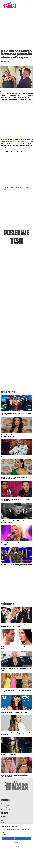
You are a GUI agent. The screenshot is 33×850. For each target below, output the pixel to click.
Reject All (16, 846)
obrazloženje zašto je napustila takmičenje (16, 141)
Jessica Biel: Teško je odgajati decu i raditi (14, 712)
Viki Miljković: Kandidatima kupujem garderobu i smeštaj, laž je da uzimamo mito (16, 565)
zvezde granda (20, 227)
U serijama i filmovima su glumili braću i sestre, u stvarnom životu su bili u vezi (16, 625)
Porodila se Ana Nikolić (8, 755)
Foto (2, 820)
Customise (16, 842)
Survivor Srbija (5, 809)
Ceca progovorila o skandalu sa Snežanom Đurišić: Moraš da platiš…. (15, 478)
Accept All (16, 838)
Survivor (3, 804)
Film (2, 818)
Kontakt (3, 816)
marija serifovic (13, 227)
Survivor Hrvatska (6, 807)
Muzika (3, 822)
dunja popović (4, 227)
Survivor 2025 (5, 805)
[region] (16, 837)
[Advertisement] (16, 28)
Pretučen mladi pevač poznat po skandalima (15, 457)
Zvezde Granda (28, 227)
